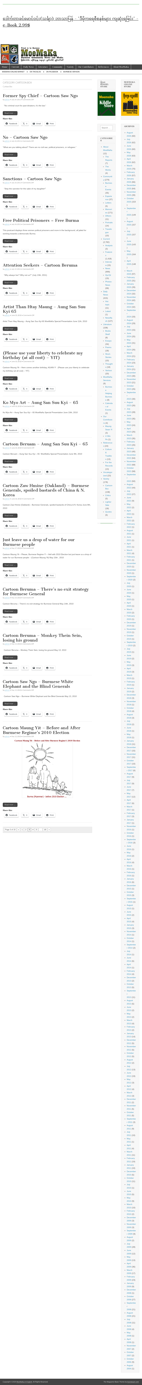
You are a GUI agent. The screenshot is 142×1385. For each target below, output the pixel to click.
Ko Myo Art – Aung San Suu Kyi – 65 (40, 402)
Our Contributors (86, 67)
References (103, 67)
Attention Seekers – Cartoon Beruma (40, 265)
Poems (108, 347)
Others (108, 216)
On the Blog (35, 72)
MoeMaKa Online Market (13, 72)
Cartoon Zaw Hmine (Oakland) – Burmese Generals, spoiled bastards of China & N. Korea (46, 490)
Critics (108, 495)
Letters (108, 203)
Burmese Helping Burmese (108, 393)
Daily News (28, 67)
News (107, 268)
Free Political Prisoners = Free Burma (41, 220)
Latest (108, 311)
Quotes (108, 512)
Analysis (108, 245)
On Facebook (52, 72)
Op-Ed (108, 275)
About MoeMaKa (121, 67)
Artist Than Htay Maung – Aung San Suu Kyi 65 (44, 309)
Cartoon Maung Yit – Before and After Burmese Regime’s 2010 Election (41, 730)
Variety (70, 67)
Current (15, 67)
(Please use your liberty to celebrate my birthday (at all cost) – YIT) (43, 355)
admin (7, 100)
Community (57, 67)
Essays (108, 341)
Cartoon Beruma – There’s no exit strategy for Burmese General (46, 591)
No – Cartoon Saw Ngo (25, 137)
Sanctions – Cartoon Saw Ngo (32, 178)
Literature (43, 67)
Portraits (109, 222)
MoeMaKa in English (24, 1382)
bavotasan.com (133, 1382)
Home (4, 67)
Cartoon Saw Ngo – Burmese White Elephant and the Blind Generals (38, 684)
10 (45, 830)
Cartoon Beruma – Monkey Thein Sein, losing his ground (42, 638)
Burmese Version (71, 72)
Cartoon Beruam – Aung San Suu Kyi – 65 (45, 444)
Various (108, 370)
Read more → (10, 113)
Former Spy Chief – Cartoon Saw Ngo (40, 95)
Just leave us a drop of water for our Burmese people (39, 542)
